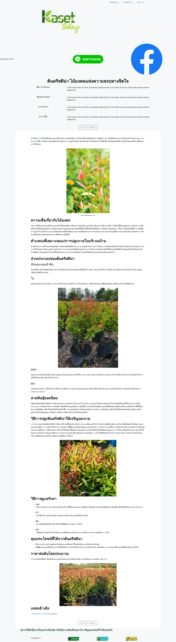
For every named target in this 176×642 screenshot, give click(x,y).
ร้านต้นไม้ (127, 2)
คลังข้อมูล (113, 2)
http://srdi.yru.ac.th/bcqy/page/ (44, 614)
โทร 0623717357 (7, 59)
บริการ (139, 2)
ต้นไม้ (39, 138)
